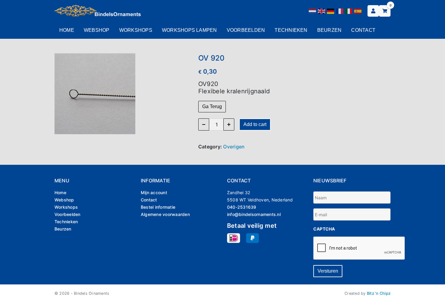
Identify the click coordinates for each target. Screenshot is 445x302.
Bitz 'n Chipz (379, 293)
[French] (340, 11)
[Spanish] (358, 11)
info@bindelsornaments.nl (254, 214)
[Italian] (349, 11)
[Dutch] (313, 11)
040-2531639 (241, 207)
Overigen (234, 147)
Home (66, 30)
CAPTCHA (324, 228)
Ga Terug (212, 106)
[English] (322, 11)
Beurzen (329, 30)
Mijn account (154, 192)
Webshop (97, 30)
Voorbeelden (246, 30)
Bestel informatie (158, 207)
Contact (363, 30)
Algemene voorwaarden (165, 214)
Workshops (135, 30)
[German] (331, 11)
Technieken (291, 30)
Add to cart (254, 124)
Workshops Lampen (189, 30)
